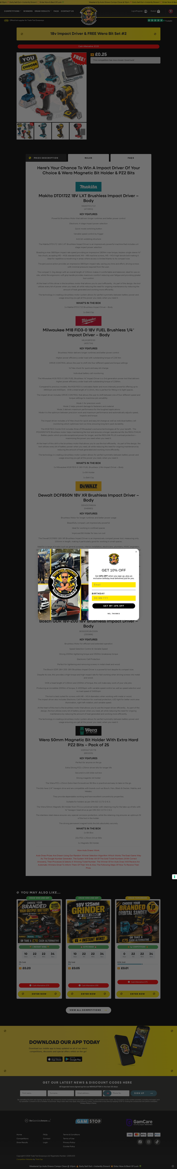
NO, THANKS (114, 614)
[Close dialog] (136, 551)
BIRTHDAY (98, 594)
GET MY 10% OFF (113, 606)
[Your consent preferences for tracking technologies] (174, 876)
